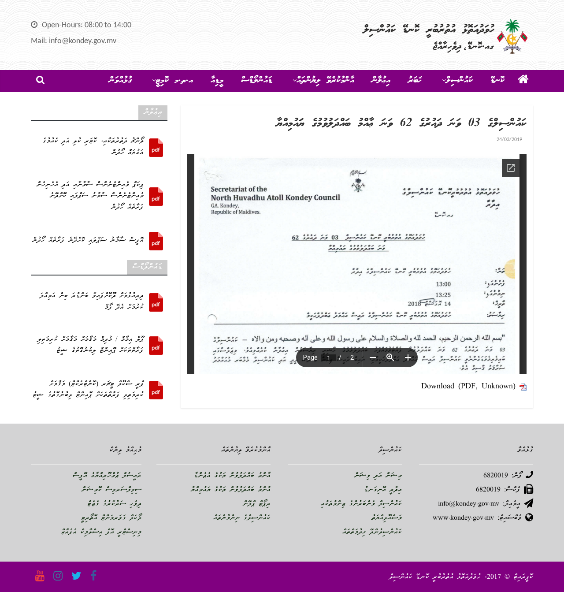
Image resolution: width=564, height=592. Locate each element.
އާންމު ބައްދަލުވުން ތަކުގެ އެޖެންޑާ (232, 476)
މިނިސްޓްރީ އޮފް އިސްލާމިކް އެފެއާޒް (101, 532)
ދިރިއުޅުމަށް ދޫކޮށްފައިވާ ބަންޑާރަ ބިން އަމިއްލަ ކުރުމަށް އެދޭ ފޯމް (92, 302)
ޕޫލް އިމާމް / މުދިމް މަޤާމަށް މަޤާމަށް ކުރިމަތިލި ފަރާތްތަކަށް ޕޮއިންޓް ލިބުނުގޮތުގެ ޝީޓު (90, 346)
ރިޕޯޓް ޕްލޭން (257, 504)
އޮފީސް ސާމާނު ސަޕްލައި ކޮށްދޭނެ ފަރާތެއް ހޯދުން (88, 240)
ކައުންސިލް (459, 81)
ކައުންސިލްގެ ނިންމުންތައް (242, 518)
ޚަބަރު (415, 81)
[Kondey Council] (523, 81)
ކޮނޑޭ (497, 81)
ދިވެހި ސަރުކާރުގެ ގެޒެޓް (114, 504)
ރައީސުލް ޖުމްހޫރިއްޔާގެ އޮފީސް (107, 476)
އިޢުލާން (381, 81)
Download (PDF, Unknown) (468, 387)
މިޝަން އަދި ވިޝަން (378, 476)
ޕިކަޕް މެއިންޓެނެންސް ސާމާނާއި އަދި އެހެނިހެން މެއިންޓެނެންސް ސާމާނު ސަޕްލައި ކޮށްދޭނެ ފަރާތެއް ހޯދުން (90, 196)
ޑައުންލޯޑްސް (256, 81)
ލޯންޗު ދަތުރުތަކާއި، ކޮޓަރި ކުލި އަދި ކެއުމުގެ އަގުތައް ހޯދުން (93, 147)
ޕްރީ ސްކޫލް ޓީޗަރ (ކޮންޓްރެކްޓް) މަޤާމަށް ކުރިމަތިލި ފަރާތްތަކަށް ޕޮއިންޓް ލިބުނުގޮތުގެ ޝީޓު (88, 390)
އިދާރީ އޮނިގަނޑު (383, 490)
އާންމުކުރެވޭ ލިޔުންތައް (325, 81)
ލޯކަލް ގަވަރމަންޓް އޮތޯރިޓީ (111, 518)
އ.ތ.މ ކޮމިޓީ (174, 81)
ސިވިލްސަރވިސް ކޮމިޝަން (111, 490)
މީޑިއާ (217, 81)
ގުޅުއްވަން (120, 81)
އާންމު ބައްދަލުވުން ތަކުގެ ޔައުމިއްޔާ (231, 490)
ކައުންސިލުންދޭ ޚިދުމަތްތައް (372, 532)
